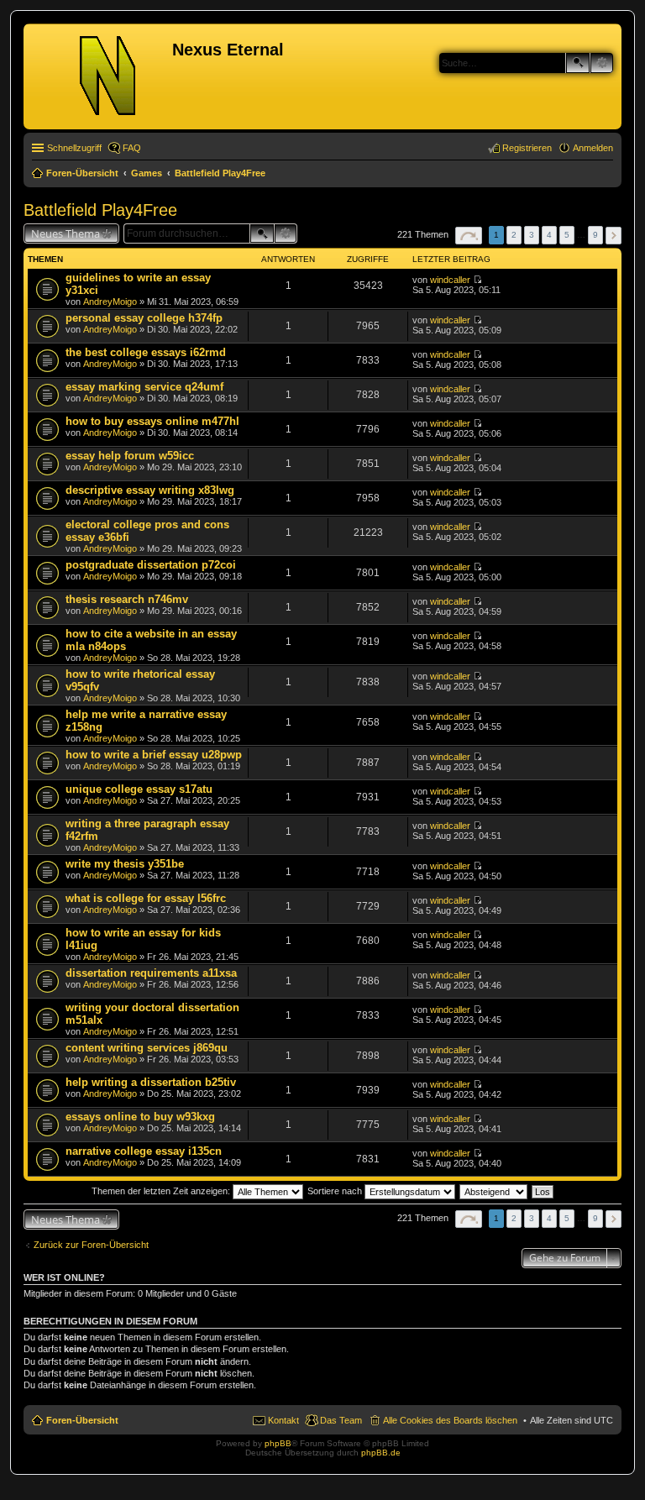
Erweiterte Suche (601, 63)
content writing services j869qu (147, 1047)
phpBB (278, 1443)
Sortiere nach (335, 1191)
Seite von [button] (468, 235)
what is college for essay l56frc (146, 898)
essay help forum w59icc (130, 455)
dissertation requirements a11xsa (151, 973)
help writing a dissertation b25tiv (151, 1082)
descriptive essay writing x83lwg (150, 490)
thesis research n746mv (127, 599)
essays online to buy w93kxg (140, 1116)
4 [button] (549, 234)
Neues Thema (65, 233)
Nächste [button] (613, 235)
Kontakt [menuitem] (283, 1420)
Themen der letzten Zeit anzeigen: (162, 1191)
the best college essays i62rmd (146, 352)
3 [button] (531, 234)
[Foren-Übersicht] (100, 76)
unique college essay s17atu (139, 789)
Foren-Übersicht (82, 1420)
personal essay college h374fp (144, 318)
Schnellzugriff (74, 148)
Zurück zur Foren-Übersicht (91, 1245)
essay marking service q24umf (144, 386)
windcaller (450, 280)
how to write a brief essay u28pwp (154, 754)
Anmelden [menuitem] (593, 148)
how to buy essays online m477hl (152, 421)
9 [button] (595, 234)
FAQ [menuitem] (132, 148)
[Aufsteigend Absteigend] (494, 1191)
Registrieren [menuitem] (527, 148)
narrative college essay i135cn (144, 1151)
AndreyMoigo (110, 301)
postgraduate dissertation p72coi (151, 565)
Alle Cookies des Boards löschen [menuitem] (450, 1420)
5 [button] (566, 234)
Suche (577, 63)
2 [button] (514, 234)
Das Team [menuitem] (341, 1420)
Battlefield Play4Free (100, 210)
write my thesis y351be (125, 864)
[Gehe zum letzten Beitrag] (477, 280)
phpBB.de (381, 1452)
